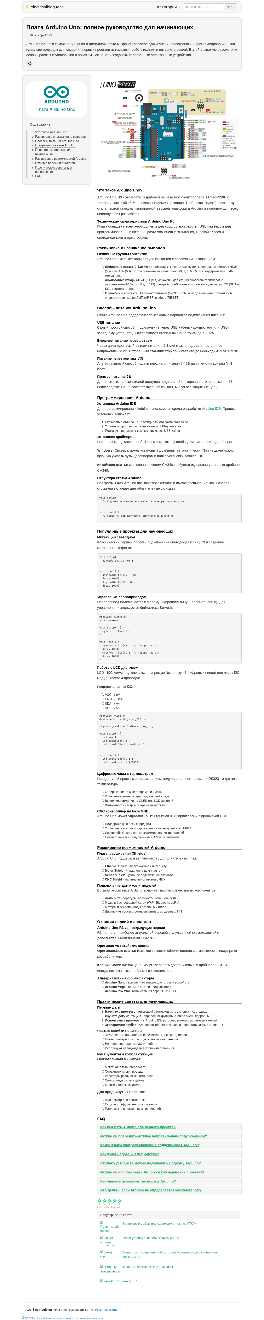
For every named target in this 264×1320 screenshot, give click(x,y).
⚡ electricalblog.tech (44, 6)
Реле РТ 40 (129, 1281)
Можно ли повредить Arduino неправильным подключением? (153, 1136)
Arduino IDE (211, 408)
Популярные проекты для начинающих (53, 151)
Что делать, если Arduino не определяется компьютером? (150, 1190)
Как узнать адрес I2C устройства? (129, 1153)
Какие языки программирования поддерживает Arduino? (149, 1144)
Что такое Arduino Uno (51, 132)
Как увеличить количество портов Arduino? (138, 1181)
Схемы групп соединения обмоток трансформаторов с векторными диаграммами (170, 1254)
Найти (231, 6)
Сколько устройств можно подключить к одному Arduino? (150, 1163)
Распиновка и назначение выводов (60, 136)
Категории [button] (167, 6)
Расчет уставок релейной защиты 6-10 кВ (151, 1238)
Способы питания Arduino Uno (57, 141)
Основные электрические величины (147, 1266)
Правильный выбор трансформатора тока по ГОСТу (159, 1223)
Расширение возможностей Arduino (60, 158)
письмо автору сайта (103, 1309)
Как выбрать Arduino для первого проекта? (138, 1126)
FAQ (38, 176)
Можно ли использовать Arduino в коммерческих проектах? (152, 1172)
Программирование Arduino (55, 145)
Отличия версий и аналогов (55, 163)
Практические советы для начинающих (53, 169)
